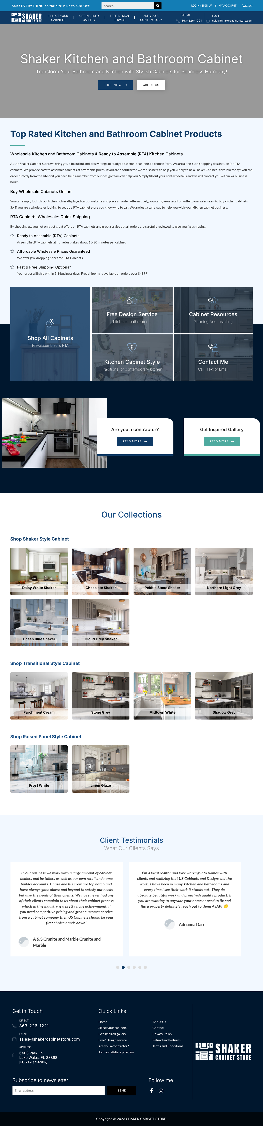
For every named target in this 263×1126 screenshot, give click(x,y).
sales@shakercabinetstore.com (232, 20)
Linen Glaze (101, 785)
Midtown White (162, 712)
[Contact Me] (213, 348)
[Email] (208, 21)
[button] (117, 967)
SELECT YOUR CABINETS (58, 18)
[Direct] (178, 21)
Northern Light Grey (224, 588)
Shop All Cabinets (50, 338)
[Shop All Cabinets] (50, 324)
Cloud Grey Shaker (101, 639)
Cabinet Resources (213, 314)
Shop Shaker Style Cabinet (39, 539)
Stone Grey (100, 712)
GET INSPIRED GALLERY (89, 18)
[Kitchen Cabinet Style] (132, 348)
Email (216, 16)
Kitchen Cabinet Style (132, 362)
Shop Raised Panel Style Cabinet (45, 736)
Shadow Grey (224, 712)
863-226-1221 (191, 20)
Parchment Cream (39, 712)
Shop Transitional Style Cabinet (45, 663)
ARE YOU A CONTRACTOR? (151, 18)
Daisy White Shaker (39, 588)
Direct (185, 14)
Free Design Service (132, 314)
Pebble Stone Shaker (162, 588)
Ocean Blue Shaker (39, 639)
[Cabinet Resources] (213, 300)
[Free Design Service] (132, 300)
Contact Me (213, 362)
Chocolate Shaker (100, 588)
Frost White (39, 785)
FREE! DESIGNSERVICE (119, 18)
